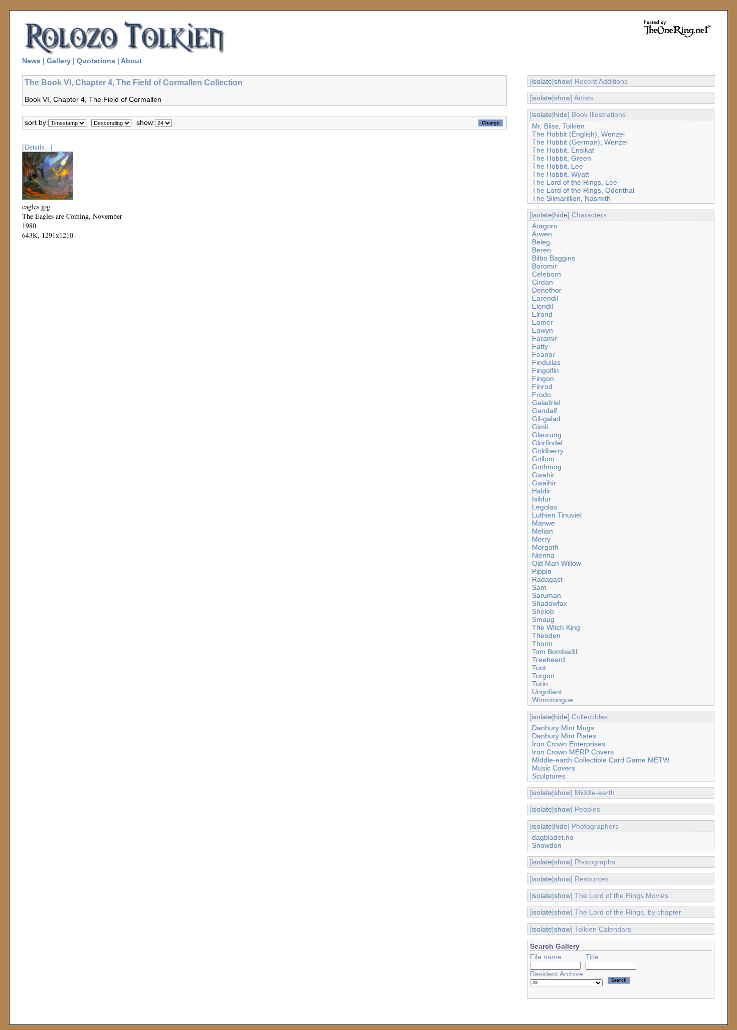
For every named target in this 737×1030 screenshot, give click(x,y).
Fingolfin (545, 370)
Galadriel (546, 403)
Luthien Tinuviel (557, 515)
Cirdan (542, 282)
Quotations (96, 61)
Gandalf (544, 411)
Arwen (542, 234)
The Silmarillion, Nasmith (571, 198)
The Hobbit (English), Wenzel (578, 134)
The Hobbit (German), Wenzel (580, 142)
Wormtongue (552, 700)
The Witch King (556, 627)
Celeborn (546, 274)
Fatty (540, 346)
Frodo (541, 395)
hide (561, 114)
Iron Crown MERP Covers (573, 752)
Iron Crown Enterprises (568, 744)
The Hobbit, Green (561, 158)
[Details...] (37, 147)
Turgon (543, 676)
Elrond (542, 314)
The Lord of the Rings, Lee (574, 182)
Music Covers (553, 768)
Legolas (544, 507)
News (31, 61)
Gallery (59, 61)
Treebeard (548, 660)
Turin (540, 684)
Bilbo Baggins (553, 258)
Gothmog (547, 467)
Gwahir (543, 475)
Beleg (541, 242)
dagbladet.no (553, 837)
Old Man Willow (556, 563)
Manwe (543, 523)
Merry (541, 539)
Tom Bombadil (554, 652)
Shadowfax (549, 603)
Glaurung (547, 435)
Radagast (547, 579)
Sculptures (549, 776)
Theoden (546, 635)
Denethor (547, 290)
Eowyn (542, 330)
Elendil (542, 306)
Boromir (544, 266)
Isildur (541, 499)
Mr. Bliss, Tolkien (558, 126)
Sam (539, 587)
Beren (541, 250)
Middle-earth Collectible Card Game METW (600, 760)
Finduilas (546, 362)
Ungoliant (547, 692)
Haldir (541, 491)
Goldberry (548, 451)
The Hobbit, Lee (557, 166)
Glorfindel (547, 443)
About (131, 61)
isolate (541, 81)
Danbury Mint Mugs (563, 728)
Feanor (543, 354)
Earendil (545, 298)
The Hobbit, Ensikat (563, 150)
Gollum (543, 459)
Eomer (542, 322)
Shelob (543, 611)
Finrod (542, 386)
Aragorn (545, 226)
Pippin (541, 571)
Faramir (544, 338)
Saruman (546, 595)
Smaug (543, 619)
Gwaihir (544, 483)
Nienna (543, 555)
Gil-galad (546, 419)
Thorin (542, 643)
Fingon (543, 378)
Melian (542, 531)
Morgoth (545, 547)
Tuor (539, 668)
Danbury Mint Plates (564, 736)
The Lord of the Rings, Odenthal (583, 190)
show (562, 81)
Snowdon (547, 845)
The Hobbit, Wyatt (560, 174)
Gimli (540, 427)
